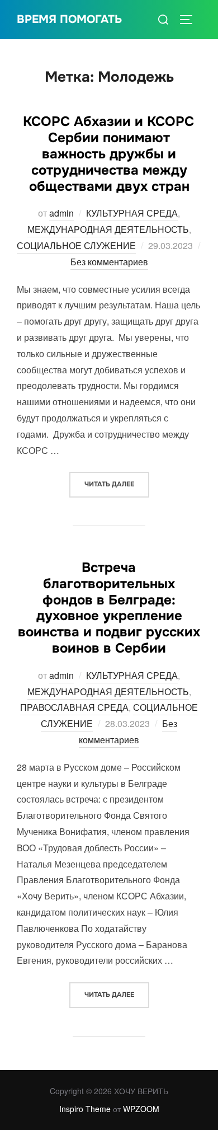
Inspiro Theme (85, 1108)
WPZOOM (141, 1108)
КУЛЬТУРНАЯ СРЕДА (132, 213)
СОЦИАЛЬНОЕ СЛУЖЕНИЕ (76, 245)
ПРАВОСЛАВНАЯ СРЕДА (74, 707)
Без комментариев (109, 261)
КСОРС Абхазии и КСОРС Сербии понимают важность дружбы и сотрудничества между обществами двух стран (108, 153)
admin (61, 213)
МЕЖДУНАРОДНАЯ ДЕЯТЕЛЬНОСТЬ (108, 229)
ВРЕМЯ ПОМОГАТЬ (69, 19)
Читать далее (116, 484)
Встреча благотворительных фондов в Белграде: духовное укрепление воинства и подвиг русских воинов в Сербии (109, 608)
